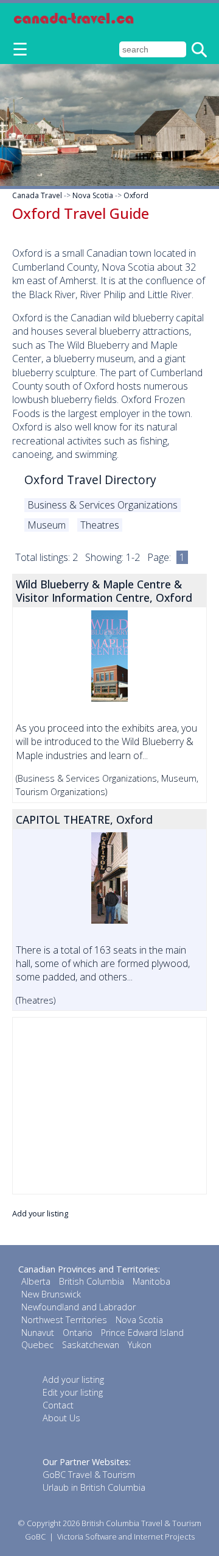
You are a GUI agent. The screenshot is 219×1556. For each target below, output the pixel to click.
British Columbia (91, 1281)
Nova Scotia (92, 195)
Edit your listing (73, 1392)
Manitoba (151, 1281)
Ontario (77, 1332)
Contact (58, 1405)
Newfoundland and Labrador (78, 1307)
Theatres (99, 525)
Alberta (35, 1281)
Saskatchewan (90, 1345)
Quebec (37, 1345)
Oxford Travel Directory (90, 479)
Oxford (135, 195)
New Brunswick (51, 1294)
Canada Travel (37, 195)
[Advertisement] (109, 1106)
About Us (61, 1418)
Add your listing (40, 1213)
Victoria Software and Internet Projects (126, 1536)
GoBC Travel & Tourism (89, 1474)
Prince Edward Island (142, 1332)
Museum (46, 525)
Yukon (139, 1345)
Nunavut (37, 1332)
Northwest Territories (64, 1320)
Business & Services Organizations (102, 505)
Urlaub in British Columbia (94, 1487)
